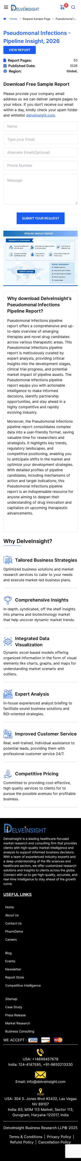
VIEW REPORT (19, 50)
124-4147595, (29, 1064)
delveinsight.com (40, 115)
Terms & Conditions (25, 1136)
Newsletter (13, 969)
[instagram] (48, 1151)
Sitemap (11, 999)
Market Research (17, 1023)
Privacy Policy (59, 1136)
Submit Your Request (40, 218)
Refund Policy (22, 1142)
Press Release (15, 1015)
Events (10, 961)
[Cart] (62, 7)
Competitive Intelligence (23, 985)
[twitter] (37, 1151)
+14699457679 (44, 1059)
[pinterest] (44, 1151)
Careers (11, 939)
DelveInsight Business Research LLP (33, 1127)
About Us (12, 915)
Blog (8, 953)
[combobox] (73, 7)
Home (14, 18)
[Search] (73, 7)
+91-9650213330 (57, 1064)
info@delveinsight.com (45, 1081)
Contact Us (13, 923)
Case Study (13, 1007)
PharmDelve (14, 931)
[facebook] (40, 1151)
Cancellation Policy (54, 1142)
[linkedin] (33, 1151)
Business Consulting (19, 1031)
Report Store (14, 977)
